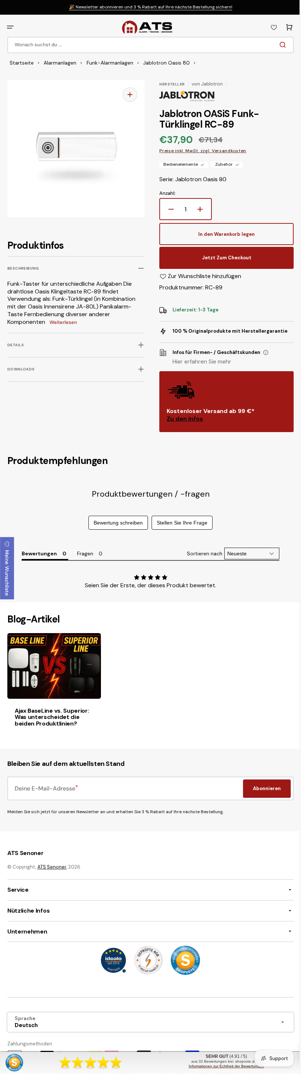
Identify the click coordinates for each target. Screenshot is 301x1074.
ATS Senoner (51, 866)
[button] (10, 27)
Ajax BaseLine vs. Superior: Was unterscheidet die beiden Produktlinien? (52, 715)
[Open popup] (263, 352)
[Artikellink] (53, 684)
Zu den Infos (182, 419)
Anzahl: (165, 193)
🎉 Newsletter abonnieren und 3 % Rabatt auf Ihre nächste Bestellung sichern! (150, 7)
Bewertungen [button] (39, 553)
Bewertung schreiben (115, 523)
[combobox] (147, 45)
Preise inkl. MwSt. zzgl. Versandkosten (200, 151)
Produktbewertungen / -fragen (148, 494)
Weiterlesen (63, 322)
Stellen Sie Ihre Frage (179, 523)
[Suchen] (278, 45)
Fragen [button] (85, 553)
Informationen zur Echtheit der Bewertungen (222, 1066)
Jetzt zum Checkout (222, 258)
